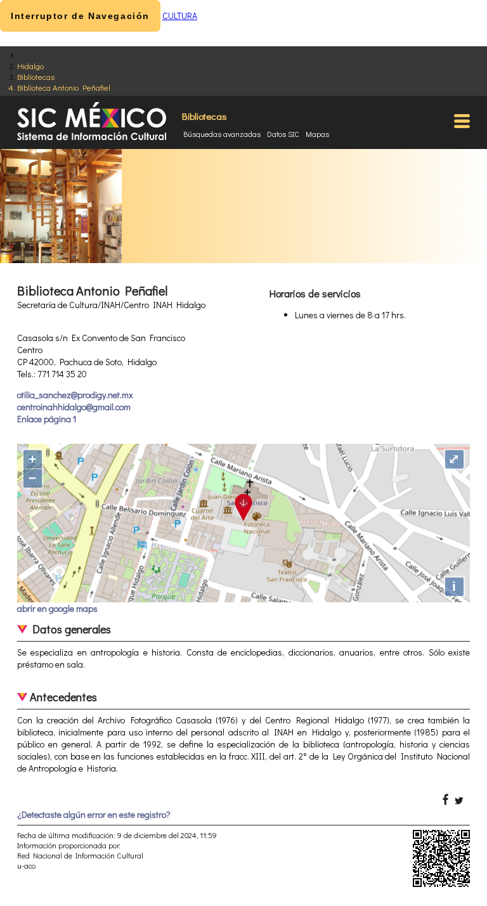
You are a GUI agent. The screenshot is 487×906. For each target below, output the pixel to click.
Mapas (317, 134)
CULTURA (179, 16)
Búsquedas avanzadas (222, 134)
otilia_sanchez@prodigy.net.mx (75, 395)
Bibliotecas (36, 76)
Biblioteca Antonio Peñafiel (63, 87)
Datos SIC (283, 134)
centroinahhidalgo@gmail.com (74, 407)
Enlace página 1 (46, 419)
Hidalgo (30, 65)
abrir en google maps (57, 608)
